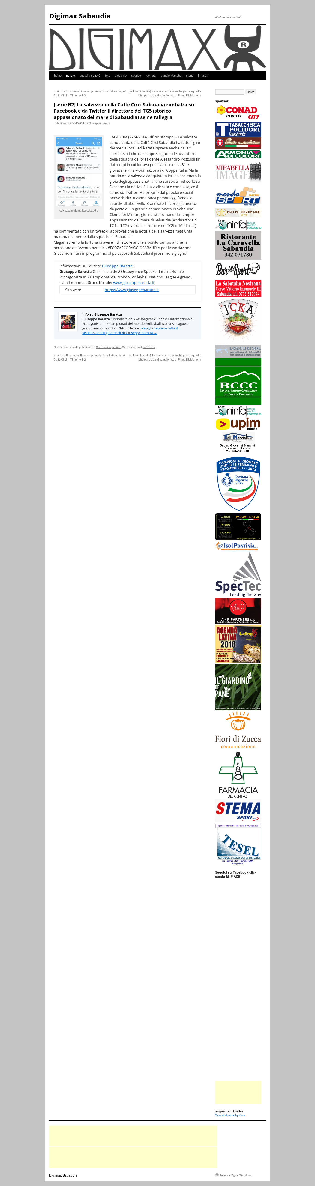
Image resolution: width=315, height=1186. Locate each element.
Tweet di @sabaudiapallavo (230, 1115)
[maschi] (204, 75)
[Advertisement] (238, 1092)
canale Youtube (171, 75)
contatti (151, 75)
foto (107, 75)
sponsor (136, 75)
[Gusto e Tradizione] (238, 148)
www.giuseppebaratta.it (134, 282)
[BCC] (238, 403)
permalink (149, 347)
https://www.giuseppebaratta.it (132, 289)
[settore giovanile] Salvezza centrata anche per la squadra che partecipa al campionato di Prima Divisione (165, 93)
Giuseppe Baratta (100, 123)
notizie (70, 75)
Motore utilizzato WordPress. (236, 1175)
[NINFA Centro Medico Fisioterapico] (238, 415)
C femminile (103, 347)
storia (189, 75)
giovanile (121, 75)
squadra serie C (90, 75)
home (58, 75)
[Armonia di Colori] (238, 157)
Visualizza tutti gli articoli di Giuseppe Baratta (119, 333)
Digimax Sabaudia (80, 16)
